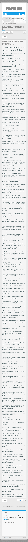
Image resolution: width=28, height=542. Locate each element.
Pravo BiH (17, 537)
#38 (4, 43)
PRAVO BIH (14, 8)
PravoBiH (7, 537)
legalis (8, 43)
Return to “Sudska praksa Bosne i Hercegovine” (13, 506)
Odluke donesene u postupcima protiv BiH (12, 41)
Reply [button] (4, 36)
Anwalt (13, 537)
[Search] (11, 32)
